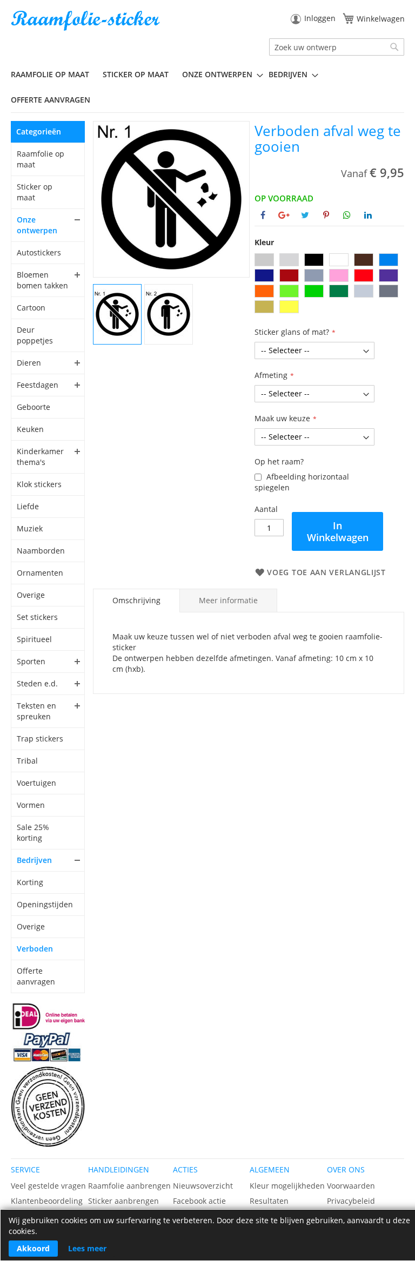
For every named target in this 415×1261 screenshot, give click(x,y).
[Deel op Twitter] (305, 215)
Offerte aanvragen (36, 976)
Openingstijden (43, 904)
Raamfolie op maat (40, 159)
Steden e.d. (37, 683)
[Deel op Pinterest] (326, 215)
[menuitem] (54, 74)
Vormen (31, 805)
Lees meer (87, 1248)
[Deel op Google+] (284, 215)
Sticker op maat (34, 192)
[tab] (136, 600)
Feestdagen (37, 385)
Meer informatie (228, 600)
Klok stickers (39, 484)
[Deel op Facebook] (262, 215)
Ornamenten (40, 573)
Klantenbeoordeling (47, 1201)
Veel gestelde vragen (48, 1186)
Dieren (29, 363)
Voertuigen (36, 783)
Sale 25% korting (33, 832)
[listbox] (329, 284)
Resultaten (269, 1201)
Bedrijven (34, 860)
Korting (30, 882)
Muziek (30, 528)
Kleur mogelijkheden (287, 1186)
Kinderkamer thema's (40, 456)
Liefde (28, 506)
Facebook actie (199, 1201)
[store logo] (86, 21)
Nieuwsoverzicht (203, 1186)
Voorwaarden (351, 1186)
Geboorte (33, 407)
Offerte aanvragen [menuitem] (50, 100)
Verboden (35, 948)
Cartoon (31, 307)
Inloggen (320, 18)
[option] (264, 259)
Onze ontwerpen (37, 224)
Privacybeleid (351, 1201)
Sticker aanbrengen (123, 1201)
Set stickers (37, 617)
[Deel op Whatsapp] (347, 215)
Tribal (27, 761)
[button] (117, 314)
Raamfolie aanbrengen (129, 1186)
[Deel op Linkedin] (368, 215)
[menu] (207, 87)
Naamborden (41, 550)
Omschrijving (136, 600)
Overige (31, 595)
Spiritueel (34, 639)
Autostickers (39, 252)
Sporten (31, 661)
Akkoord (33, 1248)
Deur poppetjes (35, 335)
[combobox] (336, 47)
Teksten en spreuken (36, 710)
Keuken (30, 429)
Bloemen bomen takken (42, 280)
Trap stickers (40, 738)
